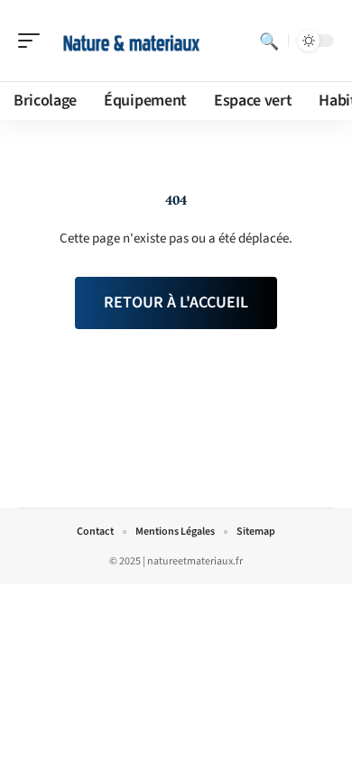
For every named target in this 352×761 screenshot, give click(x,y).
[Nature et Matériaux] (130, 40)
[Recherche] (269, 40)
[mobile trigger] (33, 40)
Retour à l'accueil (176, 302)
